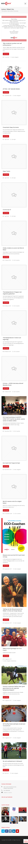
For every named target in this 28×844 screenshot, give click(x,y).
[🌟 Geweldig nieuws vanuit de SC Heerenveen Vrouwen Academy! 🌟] (14, 809)
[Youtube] (17, 831)
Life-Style (14, 139)
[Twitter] (3, 831)
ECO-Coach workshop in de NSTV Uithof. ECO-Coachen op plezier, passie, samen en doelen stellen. (14, 418)
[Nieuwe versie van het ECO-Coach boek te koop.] (14, 535)
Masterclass (13, 661)
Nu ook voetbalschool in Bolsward (12, 761)
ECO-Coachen (17, 260)
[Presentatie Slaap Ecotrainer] (14, 112)
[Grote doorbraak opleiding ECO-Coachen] (5, 811)
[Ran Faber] (14, 820)
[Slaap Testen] (14, 156)
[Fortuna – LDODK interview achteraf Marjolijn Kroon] (14, 368)
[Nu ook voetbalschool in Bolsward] (14, 750)
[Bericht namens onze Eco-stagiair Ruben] (14, 486)
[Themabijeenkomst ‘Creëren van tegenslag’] (14, 323)
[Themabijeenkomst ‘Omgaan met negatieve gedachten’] (14, 277)
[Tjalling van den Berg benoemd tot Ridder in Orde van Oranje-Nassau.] (14, 590)
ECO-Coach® (8, 840)
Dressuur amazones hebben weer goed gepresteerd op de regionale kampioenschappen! (14, 688)
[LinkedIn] (13, 831)
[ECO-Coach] (6, 3)
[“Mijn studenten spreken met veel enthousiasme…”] (14, 28)
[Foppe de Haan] (23, 819)
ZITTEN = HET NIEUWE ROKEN (11, 89)
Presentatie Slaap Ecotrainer (11, 127)
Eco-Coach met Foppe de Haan (11, 463)
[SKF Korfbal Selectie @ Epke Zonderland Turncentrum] (14, 713)
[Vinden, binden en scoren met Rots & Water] (14, 233)
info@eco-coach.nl (8, 792)
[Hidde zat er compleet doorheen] (5, 819)
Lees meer (6, 54)
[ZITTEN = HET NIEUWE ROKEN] (14, 74)
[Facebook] (6, 831)
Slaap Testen (6, 171)
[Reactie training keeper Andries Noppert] (23, 810)
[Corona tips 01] (14, 194)
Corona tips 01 (7, 209)
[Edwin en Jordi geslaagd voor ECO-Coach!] (14, 636)
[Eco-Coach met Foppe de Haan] (14, 448)
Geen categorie (15, 57)
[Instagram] (10, 831)
